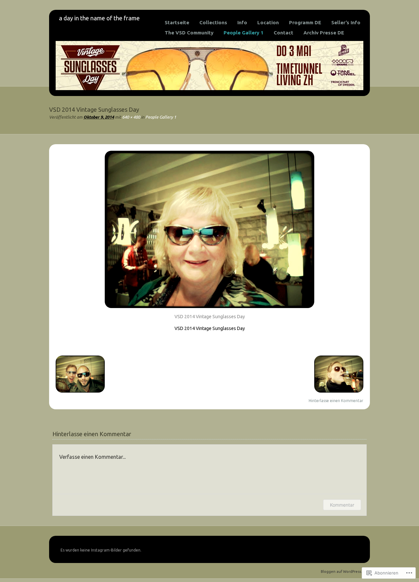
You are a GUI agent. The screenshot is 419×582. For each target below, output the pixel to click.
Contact (283, 32)
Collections (213, 22)
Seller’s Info (345, 22)
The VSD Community (189, 32)
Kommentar (342, 505)
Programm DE (305, 22)
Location (268, 22)
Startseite (177, 22)
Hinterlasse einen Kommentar (336, 400)
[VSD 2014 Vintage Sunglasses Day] (209, 309)
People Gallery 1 (244, 32)
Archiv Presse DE (323, 32)
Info (242, 22)
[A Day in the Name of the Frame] (209, 88)
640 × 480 (131, 117)
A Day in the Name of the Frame (99, 18)
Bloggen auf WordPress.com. (345, 571)
